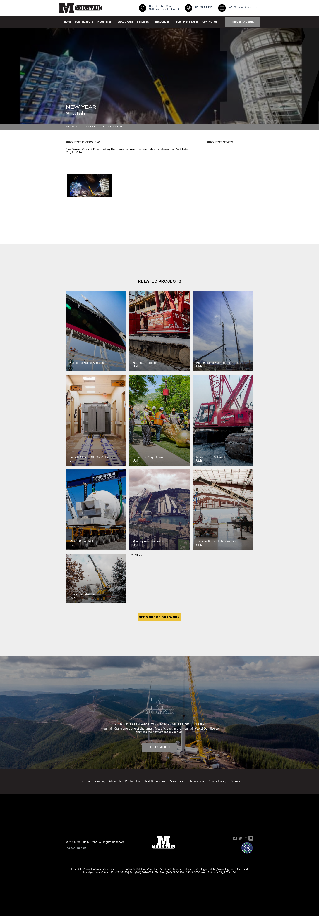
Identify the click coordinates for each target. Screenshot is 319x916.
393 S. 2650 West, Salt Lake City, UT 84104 (211, 872)
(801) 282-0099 (144, 872)
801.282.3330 (204, 7)
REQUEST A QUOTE (243, 21)
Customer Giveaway (92, 781)
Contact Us (132, 781)
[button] (105, 22)
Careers (235, 781)
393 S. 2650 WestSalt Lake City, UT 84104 (164, 8)
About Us (115, 781)
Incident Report (76, 848)
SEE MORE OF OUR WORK (159, 617)
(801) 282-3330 (119, 872)
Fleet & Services (154, 781)
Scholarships (195, 781)
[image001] (89, 185)
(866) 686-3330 (175, 872)
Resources (176, 781)
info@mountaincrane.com (244, 7)
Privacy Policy (217, 781)
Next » (139, 555)
